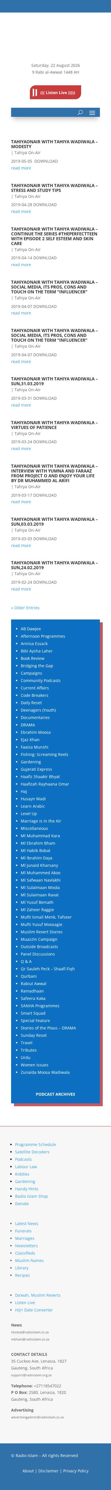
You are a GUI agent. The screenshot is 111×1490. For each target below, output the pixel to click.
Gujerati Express (36, 769)
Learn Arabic (33, 806)
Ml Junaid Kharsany (39, 865)
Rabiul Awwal (33, 983)
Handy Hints (26, 1188)
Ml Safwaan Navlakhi (41, 880)
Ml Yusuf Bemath (37, 902)
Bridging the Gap (37, 665)
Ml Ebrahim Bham (38, 843)
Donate (22, 1203)
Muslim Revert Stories (42, 931)
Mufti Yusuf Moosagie (41, 924)
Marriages (24, 1238)
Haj (24, 791)
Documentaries (35, 717)
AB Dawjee (31, 628)
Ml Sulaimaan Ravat (40, 895)
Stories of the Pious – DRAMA (48, 1028)
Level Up (29, 813)
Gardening (31, 761)
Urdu (25, 1057)
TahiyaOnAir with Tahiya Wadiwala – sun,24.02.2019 (54, 565)
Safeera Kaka (33, 998)
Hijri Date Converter (34, 1310)
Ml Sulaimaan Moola (40, 887)
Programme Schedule (35, 1144)
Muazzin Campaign (39, 939)
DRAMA (28, 725)
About (28, 1471)
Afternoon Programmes (43, 636)
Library (21, 1268)
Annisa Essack (34, 643)
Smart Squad (33, 1013)
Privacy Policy (76, 1471)
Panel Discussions (38, 954)
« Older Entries (25, 607)
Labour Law (26, 1166)
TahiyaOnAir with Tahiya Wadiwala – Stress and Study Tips (54, 188)
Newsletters (26, 1245)
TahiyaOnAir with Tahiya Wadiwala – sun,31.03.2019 (54, 381)
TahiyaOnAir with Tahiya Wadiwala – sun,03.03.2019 (54, 521)
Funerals (23, 1231)
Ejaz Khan (30, 739)
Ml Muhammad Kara (40, 835)
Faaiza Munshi (34, 747)
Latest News (26, 1223)
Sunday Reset (34, 1035)
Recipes (22, 1275)
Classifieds (25, 1253)
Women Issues (34, 1065)
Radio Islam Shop (31, 1196)
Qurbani (29, 976)
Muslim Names (29, 1260)
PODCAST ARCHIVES (55, 1094)
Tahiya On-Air (28, 152)
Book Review (32, 658)
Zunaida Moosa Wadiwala (45, 1072)
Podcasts (23, 1159)
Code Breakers (34, 695)
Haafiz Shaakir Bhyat (40, 776)
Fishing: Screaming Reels (44, 754)
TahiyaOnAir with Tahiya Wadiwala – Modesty (54, 144)
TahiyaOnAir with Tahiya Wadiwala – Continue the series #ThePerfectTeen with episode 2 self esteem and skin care (54, 236)
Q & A (26, 961)
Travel (26, 1042)
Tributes (29, 1050)
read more (21, 168)
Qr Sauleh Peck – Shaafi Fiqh (48, 968)
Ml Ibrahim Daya (36, 858)
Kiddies (22, 1174)
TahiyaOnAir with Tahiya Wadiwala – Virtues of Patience (54, 425)
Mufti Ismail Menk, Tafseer (46, 917)
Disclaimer (48, 1471)
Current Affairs (35, 688)
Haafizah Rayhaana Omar (45, 784)
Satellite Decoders (32, 1152)
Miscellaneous (34, 828)
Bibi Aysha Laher (37, 651)
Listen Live (25, 1302)
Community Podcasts (41, 680)
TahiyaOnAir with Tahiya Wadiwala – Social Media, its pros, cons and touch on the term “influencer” (54, 287)
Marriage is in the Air (41, 821)
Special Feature (35, 1020)
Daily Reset (31, 702)
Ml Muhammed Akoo (40, 872)
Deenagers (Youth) (38, 710)
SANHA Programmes (40, 1005)
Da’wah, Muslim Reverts (38, 1295)
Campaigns (31, 673)
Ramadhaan (32, 991)
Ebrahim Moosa (36, 732)
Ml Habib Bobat (35, 850)
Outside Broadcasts (39, 946)
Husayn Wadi (33, 798)
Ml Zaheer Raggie (37, 909)
